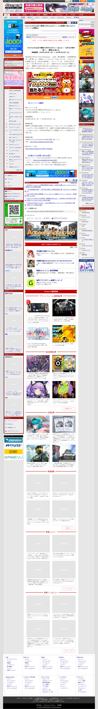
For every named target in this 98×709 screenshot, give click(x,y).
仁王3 (83, 226)
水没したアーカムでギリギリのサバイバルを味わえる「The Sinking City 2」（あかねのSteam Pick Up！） (63, 495)
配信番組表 (76, 17)
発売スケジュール (30, 666)
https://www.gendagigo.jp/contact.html (45, 160)
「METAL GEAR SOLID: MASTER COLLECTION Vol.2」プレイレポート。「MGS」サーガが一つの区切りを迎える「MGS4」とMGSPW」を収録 (88, 199)
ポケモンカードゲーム (87, 245)
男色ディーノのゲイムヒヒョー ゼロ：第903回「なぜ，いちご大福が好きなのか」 (63, 520)
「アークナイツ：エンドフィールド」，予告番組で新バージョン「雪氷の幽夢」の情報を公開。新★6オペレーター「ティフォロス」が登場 (37, 402)
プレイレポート (46, 661)
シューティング (82, 686)
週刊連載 (23, 17)
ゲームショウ (60, 17)
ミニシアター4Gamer (14, 150)
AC (66, 14)
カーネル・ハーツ (86, 250)
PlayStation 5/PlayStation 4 (13, 196)
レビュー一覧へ (68, 588)
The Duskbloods (85, 235)
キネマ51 (11, 163)
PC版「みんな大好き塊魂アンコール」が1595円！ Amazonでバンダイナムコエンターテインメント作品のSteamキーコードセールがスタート (63, 376)
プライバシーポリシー (13, 420)
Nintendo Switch (11, 198)
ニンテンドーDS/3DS (29, 677)
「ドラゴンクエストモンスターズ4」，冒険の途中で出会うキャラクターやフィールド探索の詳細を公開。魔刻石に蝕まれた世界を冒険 (87, 145)
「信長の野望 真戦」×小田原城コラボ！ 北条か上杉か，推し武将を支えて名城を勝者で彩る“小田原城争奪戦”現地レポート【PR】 (63, 465)
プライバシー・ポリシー (49, 705)
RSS (5, 1)
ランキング (90, 1)
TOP (7, 15)
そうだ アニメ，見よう (14, 127)
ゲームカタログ (82, 692)
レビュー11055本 (9, 11)
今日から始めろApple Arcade (15, 134)
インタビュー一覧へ (68, 650)
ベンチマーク (64, 688)
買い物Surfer (12, 153)
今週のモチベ (12, 96)
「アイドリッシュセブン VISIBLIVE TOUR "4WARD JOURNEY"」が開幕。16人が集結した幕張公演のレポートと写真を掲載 (63, 319)
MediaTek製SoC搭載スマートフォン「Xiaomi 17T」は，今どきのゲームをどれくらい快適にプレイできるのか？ (63, 555)
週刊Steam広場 (12, 121)
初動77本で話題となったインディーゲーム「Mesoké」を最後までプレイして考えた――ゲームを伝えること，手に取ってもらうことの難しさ (14, 350)
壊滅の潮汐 (84, 254)
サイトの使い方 (22, 1)
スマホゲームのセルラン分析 (15, 113)
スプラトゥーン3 (86, 216)
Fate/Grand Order (86, 212)
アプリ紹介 (45, 686)
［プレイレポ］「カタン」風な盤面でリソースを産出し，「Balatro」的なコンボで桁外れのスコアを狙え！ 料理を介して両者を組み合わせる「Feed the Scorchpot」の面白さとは (38, 556)
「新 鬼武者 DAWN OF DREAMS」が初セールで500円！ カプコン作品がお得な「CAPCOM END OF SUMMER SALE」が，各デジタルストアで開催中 (88, 137)
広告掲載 (59, 705)
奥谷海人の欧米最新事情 (15, 90)
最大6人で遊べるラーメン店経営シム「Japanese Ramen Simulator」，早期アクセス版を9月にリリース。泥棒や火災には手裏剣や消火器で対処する (87, 160)
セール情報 (45, 684)
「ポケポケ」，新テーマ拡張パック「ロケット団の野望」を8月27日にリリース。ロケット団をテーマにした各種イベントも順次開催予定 (87, 183)
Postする (69, 22)
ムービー (53, 17)
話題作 (5, 17)
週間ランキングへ (90, 203)
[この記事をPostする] (66, 23)
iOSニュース (45, 679)
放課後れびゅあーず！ (14, 166)
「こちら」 (57, 699)
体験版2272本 (18, 11)
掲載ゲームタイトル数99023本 (13, 10)
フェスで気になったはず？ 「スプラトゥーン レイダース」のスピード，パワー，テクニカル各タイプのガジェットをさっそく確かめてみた (14, 329)
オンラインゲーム (14, 17)
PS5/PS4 (25, 14)
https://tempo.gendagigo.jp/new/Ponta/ (41, 142)
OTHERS (47, 218)
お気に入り (75, 1)
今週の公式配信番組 (14, 102)
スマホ (38, 14)
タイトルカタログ (30, 668)
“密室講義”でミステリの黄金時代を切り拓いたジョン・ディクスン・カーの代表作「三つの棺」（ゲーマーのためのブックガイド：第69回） (37, 521)
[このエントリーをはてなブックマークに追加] (75, 23)
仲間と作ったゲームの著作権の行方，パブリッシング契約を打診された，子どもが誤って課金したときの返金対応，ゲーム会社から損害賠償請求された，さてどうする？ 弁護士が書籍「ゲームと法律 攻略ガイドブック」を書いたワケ (14, 413)
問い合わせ (31, 1)
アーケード (80, 677)
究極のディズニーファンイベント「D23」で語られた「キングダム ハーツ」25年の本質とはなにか (13, 373)
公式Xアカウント (12, 1)
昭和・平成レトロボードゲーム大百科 (15, 141)
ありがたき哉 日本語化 (14, 156)
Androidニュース (47, 680)
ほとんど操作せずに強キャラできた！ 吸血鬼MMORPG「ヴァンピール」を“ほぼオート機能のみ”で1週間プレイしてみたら (14, 309)
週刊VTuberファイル (14, 105)
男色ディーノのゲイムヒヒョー (15, 109)
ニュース (38, 218)
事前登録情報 (46, 682)
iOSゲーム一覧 (46, 690)
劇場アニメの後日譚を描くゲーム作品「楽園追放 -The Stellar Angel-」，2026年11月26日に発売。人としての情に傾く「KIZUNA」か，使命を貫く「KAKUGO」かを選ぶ (88, 153)
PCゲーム (9, 191)
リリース (30, 218)
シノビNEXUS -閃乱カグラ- (87, 240)
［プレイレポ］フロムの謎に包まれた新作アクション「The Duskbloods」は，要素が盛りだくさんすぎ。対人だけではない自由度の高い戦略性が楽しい (87, 176)
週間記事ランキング (12, 175)
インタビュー (45, 17)
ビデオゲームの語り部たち (15, 147)
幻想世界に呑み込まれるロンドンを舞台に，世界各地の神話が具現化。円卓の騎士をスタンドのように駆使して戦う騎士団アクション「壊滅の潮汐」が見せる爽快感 (37, 582)
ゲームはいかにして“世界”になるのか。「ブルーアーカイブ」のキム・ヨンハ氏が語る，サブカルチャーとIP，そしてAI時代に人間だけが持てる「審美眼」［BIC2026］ (63, 641)
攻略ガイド (30, 17)
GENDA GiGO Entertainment (60, 218)
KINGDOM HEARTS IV (87, 230)
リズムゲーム (81, 688)
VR (52, 14)
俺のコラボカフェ (13, 137)
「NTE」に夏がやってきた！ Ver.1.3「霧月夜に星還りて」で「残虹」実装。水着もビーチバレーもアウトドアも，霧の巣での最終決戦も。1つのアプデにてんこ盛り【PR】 (37, 436)
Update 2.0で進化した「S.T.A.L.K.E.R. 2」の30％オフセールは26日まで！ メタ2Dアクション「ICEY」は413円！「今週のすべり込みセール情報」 (37, 495)
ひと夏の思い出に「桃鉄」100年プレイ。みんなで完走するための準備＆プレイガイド (13, 286)
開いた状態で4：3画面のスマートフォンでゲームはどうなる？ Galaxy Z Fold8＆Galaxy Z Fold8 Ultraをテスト (63, 581)
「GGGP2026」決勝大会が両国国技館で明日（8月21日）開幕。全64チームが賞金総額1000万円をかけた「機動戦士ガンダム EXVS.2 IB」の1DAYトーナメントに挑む (37, 376)
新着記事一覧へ (68, 408)
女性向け (45, 14)
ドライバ (10, 185)
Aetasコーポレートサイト (13, 431)
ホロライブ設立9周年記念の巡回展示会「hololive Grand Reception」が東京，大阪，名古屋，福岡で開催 (37, 345)
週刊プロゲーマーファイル (15, 99)
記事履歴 (83, 1)
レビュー (37, 17)
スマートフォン (45, 677)
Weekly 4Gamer (12, 93)
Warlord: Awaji (85, 221)
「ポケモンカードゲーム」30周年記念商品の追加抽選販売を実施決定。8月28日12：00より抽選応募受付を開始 (88, 130)
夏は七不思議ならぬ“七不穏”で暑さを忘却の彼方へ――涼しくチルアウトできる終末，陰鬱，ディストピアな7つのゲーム (13, 266)
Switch (31, 14)
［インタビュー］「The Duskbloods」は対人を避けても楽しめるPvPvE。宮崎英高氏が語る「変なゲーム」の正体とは (13, 393)
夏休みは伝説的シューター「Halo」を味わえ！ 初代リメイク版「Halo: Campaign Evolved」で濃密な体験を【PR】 (37, 465)
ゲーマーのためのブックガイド (15, 130)
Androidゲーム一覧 (47, 692)
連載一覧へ (19, 170)
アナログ (73, 14)
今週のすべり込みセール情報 (15, 117)
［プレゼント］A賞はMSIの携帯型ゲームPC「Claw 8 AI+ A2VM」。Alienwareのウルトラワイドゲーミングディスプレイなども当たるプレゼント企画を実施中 (38, 320)
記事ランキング (11, 670)
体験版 (9, 663)
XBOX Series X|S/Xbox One (13, 193)
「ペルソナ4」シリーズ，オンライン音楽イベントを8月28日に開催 (63, 344)
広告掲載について (12, 427)
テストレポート (64, 680)
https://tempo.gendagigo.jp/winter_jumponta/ (38, 148)
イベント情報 (81, 680)
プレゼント (68, 17)
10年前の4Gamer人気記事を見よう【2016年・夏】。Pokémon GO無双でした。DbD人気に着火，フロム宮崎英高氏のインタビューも (14, 246)
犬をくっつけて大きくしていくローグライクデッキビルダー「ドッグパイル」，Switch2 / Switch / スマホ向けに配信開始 (63, 401)
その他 (80, 690)
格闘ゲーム (81, 682)
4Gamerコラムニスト (14, 144)
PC (12, 14)
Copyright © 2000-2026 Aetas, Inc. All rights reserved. (49, 707)
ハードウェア (59, 14)
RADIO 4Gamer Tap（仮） (15, 124)
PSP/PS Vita (80, 657)
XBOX (18, 14)
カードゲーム (81, 684)
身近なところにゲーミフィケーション (15, 160)
